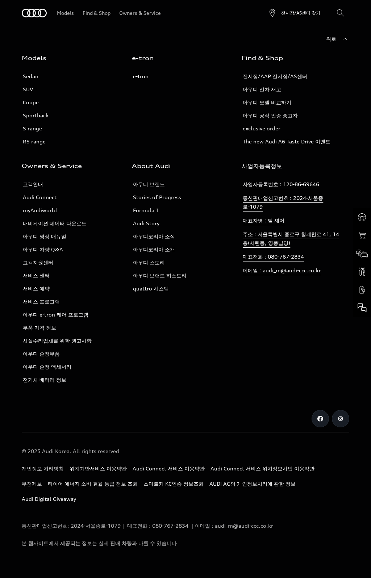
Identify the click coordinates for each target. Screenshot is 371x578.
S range (32, 128)
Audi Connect (40, 197)
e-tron (141, 76)
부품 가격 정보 (39, 327)
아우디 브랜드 (149, 184)
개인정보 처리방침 (43, 468)
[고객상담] (362, 308)
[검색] (340, 13)
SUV (28, 89)
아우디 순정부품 (41, 354)
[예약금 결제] (362, 235)
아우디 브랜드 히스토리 (160, 275)
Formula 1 (146, 210)
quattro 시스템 (151, 288)
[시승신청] (362, 217)
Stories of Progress (157, 197)
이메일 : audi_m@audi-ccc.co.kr (282, 270)
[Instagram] (340, 418)
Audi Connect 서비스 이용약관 (169, 468)
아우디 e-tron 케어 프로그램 (55, 314)
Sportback (36, 115)
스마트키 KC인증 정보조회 (173, 484)
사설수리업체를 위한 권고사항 (57, 341)
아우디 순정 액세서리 (47, 367)
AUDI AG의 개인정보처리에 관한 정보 (252, 484)
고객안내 (33, 184)
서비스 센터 (36, 275)
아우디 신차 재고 (262, 89)
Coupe (31, 102)
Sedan (30, 76)
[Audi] (34, 13)
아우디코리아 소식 (154, 236)
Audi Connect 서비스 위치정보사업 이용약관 (262, 468)
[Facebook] (320, 418)
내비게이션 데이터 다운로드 (55, 223)
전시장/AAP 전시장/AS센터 (275, 76)
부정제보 (32, 484)
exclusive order (261, 128)
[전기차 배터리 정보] (362, 290)
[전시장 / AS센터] (362, 253)
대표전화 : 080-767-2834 (273, 257)
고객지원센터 (38, 262)
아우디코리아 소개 (154, 249)
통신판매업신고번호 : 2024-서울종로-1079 (283, 202)
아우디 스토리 (149, 262)
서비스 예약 (36, 288)
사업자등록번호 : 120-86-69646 (281, 184)
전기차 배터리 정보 (44, 380)
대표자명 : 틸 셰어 (263, 220)
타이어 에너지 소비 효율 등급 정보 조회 (93, 484)
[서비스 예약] (362, 272)
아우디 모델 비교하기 (267, 102)
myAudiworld (40, 210)
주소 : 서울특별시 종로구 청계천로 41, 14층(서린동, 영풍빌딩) (291, 238)
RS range (34, 141)
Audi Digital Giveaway (49, 499)
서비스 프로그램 (41, 301)
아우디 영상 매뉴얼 (44, 236)
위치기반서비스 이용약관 (98, 468)
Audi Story (146, 223)
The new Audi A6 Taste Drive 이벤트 (286, 141)
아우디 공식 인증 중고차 (270, 115)
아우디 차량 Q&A (43, 249)
